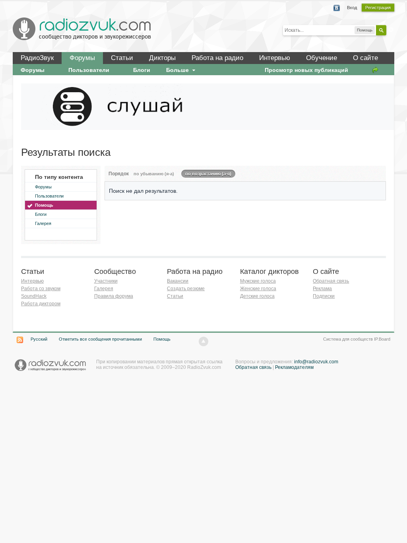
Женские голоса (258, 288)
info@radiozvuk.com (316, 362)
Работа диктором (40, 303)
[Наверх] (203, 341)
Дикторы (162, 58)
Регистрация (378, 7)
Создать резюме (186, 288)
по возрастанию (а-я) (208, 173)
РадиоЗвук (37, 58)
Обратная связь (331, 281)
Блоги (41, 214)
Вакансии (177, 281)
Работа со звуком (40, 288)
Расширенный (391, 30)
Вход (352, 7)
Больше (178, 70)
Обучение (321, 58)
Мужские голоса (258, 281)
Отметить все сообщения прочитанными (100, 339)
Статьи (122, 58)
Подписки (324, 296)
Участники (106, 281)
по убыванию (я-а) (154, 173)
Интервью (274, 58)
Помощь (44, 205)
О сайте (365, 58)
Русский (39, 339)
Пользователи (49, 196)
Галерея (43, 223)
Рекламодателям (294, 367)
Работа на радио (217, 58)
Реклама (322, 288)
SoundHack (34, 296)
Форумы (82, 58)
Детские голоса (257, 296)
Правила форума (113, 296)
